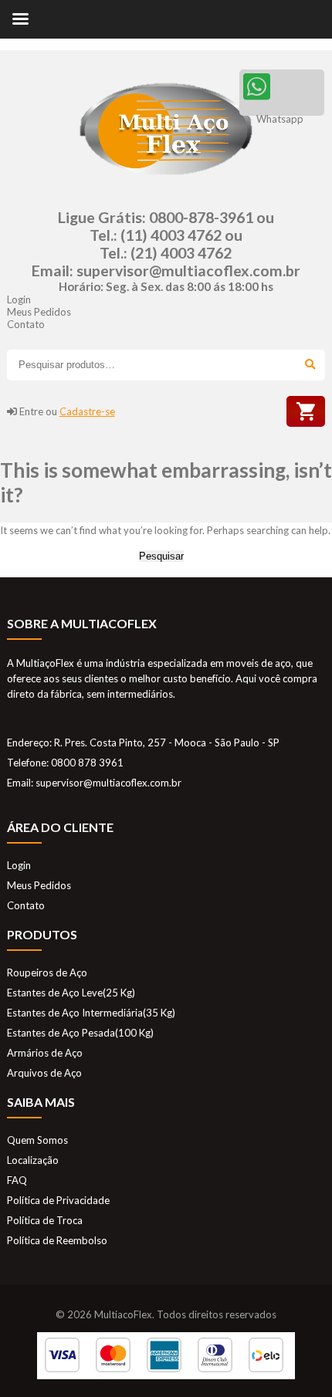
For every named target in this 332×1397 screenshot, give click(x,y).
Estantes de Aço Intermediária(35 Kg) (91, 1012)
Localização (33, 1160)
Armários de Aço (45, 1053)
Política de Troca (45, 1220)
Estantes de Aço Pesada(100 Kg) (80, 1033)
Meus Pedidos (39, 312)
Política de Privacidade (58, 1200)
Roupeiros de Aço (47, 972)
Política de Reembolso (57, 1240)
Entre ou (67, 411)
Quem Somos (37, 1140)
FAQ (17, 1180)
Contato (26, 324)
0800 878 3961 (87, 762)
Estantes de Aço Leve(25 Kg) (71, 992)
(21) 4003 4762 (181, 253)
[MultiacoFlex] (166, 183)
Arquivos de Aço (44, 1073)
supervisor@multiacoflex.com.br (188, 270)
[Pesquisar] (309, 365)
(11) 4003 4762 (171, 235)
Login (19, 299)
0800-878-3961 (201, 217)
